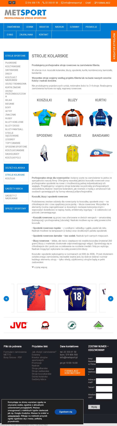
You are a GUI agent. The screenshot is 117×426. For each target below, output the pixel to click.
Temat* (91, 387)
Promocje (37, 363)
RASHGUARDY (12, 154)
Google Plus (13, 2)
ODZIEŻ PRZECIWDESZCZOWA (15, 94)
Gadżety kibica (39, 379)
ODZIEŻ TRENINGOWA (15, 84)
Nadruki (35, 365)
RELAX (8, 100)
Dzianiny (36, 354)
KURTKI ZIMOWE (13, 87)
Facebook (10, 2)
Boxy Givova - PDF (13, 357)
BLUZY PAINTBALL (14, 129)
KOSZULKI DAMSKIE (14, 150)
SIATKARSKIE (11, 70)
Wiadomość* (92, 395)
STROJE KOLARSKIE (15, 175)
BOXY (8, 107)
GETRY (8, 111)
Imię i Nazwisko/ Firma (92, 361)
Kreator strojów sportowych (40, 359)
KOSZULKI (10, 178)
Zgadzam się (65, 411)
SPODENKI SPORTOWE (16, 146)
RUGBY (8, 118)
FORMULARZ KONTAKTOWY (72, 372)
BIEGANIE (9, 104)
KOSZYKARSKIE (13, 66)
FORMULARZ (103, 3)
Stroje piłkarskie (40, 368)
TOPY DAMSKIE (12, 143)
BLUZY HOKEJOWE (14, 122)
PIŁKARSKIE (11, 63)
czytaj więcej (40, 267)
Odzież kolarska (40, 376)
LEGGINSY (10, 139)
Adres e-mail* (92, 380)
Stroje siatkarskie (40, 371)
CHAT (88, 3)
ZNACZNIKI (10, 115)
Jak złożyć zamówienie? (44, 352)
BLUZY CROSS (12, 126)
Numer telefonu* (92, 372)
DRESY (8, 74)
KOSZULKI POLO (13, 157)
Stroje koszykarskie (41, 373)
